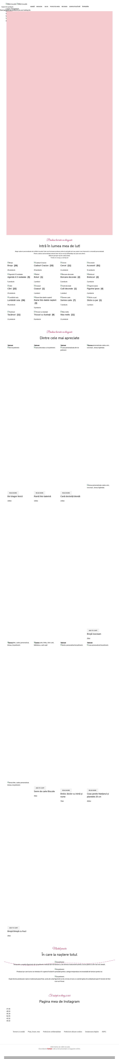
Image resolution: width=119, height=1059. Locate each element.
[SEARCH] (116, 7)
